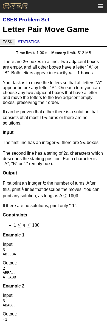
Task (7, 42)
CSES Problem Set (26, 19)
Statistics (29, 42)
